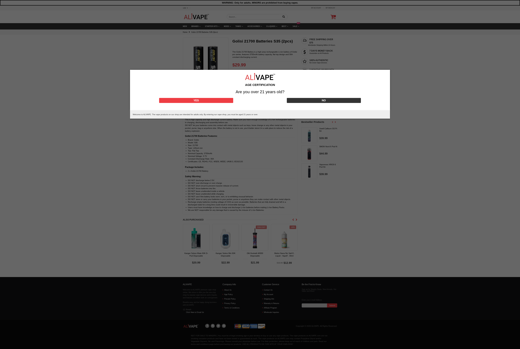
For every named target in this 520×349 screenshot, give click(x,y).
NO (324, 100)
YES (196, 100)
